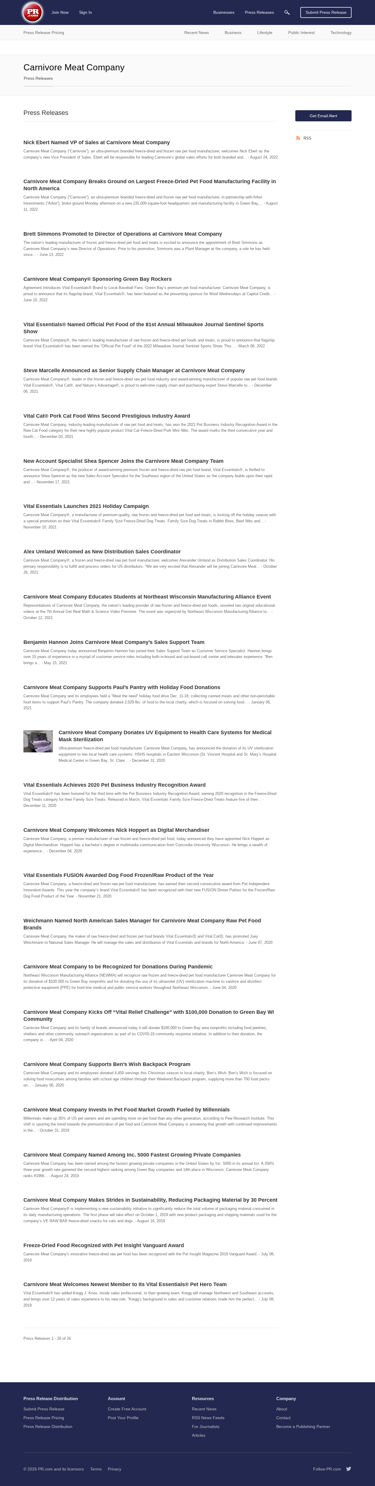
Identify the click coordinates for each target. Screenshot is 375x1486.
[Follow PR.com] (346, 1469)
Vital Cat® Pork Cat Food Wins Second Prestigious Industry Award (106, 416)
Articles (198, 1435)
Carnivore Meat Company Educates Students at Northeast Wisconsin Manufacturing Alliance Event (147, 597)
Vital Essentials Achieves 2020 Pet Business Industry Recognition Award (114, 785)
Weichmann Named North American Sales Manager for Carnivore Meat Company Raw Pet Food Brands (142, 924)
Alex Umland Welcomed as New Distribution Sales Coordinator (102, 552)
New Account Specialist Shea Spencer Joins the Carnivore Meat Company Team (123, 461)
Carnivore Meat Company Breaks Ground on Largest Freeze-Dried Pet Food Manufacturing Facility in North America (149, 184)
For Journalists (205, 1426)
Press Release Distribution (47, 1426)
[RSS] (299, 138)
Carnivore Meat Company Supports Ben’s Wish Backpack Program (106, 1064)
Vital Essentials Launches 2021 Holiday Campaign (86, 506)
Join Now (60, 12)
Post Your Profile (123, 1417)
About (281, 1409)
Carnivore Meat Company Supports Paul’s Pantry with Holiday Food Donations (121, 687)
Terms (96, 1469)
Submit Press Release (326, 12)
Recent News (204, 1409)
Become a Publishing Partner (303, 1426)
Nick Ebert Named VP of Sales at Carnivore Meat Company (96, 142)
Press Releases (38, 78)
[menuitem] (287, 12)
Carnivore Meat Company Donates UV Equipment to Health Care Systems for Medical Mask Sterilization (165, 736)
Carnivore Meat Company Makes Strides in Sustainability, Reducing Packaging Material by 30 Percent (150, 1200)
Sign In (85, 12)
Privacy (114, 1469)
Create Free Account (127, 1409)
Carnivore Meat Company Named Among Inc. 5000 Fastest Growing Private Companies (132, 1155)
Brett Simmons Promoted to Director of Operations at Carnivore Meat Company (122, 234)
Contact (283, 1417)
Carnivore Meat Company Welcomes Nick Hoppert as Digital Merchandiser (116, 830)
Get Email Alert (323, 115)
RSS (307, 138)
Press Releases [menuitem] (259, 12)
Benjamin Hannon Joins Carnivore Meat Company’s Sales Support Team (113, 642)
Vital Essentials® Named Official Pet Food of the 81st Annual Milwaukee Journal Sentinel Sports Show (143, 328)
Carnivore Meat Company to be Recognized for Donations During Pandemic (118, 967)
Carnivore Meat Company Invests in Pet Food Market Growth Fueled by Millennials (126, 1110)
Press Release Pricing (43, 1417)
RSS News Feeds (208, 1417)
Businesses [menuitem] (223, 12)
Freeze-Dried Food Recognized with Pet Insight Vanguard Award (103, 1245)
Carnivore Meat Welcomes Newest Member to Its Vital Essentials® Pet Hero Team (125, 1284)
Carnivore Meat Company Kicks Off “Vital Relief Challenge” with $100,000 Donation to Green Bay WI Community (148, 1015)
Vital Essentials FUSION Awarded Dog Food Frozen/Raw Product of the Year (118, 875)
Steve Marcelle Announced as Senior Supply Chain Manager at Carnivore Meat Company (134, 370)
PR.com (45, 1469)
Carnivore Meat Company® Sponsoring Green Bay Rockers (97, 279)
